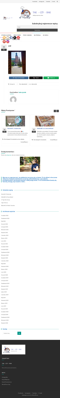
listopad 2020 (4, 249)
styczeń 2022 (4, 224)
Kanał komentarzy (7, 382)
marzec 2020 (4, 269)
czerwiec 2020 (4, 260)
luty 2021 (3, 241)
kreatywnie (17, 35)
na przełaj (37, 35)
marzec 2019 (4, 303)
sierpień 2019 (4, 289)
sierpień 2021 (4, 232)
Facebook (34, 1)
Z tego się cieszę (5, 199)
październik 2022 (5, 218)
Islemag (24, 395)
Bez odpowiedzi (23, 84)
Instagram (41, 1)
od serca (45, 35)
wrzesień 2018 (5, 320)
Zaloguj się (5, 377)
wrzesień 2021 (5, 229)
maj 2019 (3, 297)
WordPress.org (6, 384)
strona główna (6, 35)
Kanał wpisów (5, 379)
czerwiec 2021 (4, 235)
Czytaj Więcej (24, 142)
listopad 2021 (4, 226)
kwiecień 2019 (4, 300)
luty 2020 (3, 272)
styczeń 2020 (4, 275)
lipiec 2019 (4, 292)
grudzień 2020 (4, 246)
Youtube (48, 1)
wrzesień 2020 (5, 255)
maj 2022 (3, 221)
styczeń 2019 (4, 308)
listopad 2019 (4, 280)
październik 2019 (5, 283)
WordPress (35, 395)
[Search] (19, 333)
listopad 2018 (4, 314)
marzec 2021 (4, 238)
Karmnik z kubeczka (14, 128)
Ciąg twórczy (4, 202)
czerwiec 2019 (4, 294)
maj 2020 (3, 263)
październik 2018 (5, 317)
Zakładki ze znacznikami (45, 128)
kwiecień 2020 (4, 266)
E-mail (53, 1)
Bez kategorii (7, 139)
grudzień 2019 (4, 277)
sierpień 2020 (4, 258)
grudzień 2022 (4, 215)
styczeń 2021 (4, 243)
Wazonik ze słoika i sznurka (8, 205)
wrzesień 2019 (5, 286)
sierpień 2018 (4, 323)
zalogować (8, 155)
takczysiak (34, 84)
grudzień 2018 (4, 311)
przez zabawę (27, 35)
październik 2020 (5, 252)
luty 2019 (3, 306)
